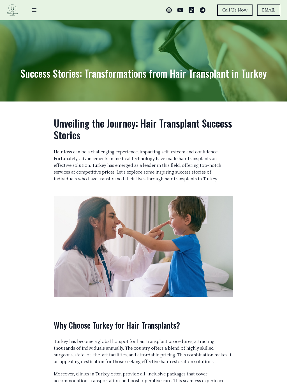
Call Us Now (234, 10)
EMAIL (268, 10)
